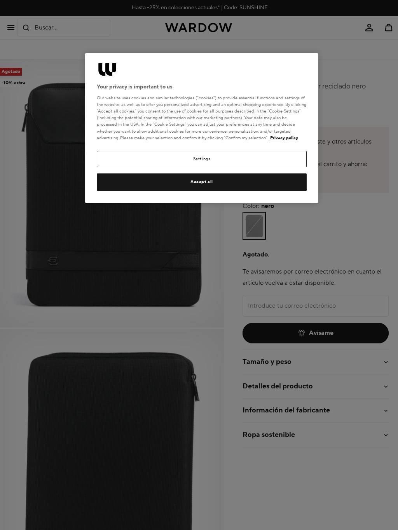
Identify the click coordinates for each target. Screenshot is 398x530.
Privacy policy (284, 138)
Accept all (201, 182)
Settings (202, 159)
